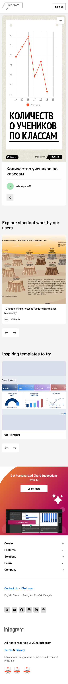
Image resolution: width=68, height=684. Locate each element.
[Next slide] (14, 332)
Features (10, 550)
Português (28, 595)
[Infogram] (12, 7)
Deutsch (17, 595)
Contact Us (11, 588)
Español (38, 595)
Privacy (20, 650)
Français (47, 595)
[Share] (10, 197)
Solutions (10, 556)
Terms (8, 650)
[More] (60, 20)
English (7, 595)
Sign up (59, 6)
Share (13, 157)
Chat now (27, 588)
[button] (34, 105)
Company (10, 569)
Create (8, 543)
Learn (8, 563)
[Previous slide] (6, 332)
